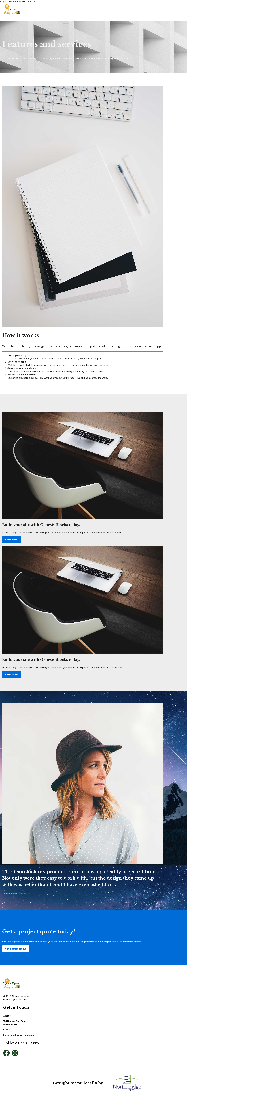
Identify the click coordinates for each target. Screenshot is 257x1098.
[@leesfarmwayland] (6, 1053)
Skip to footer (29, 1)
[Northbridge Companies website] (127, 1083)
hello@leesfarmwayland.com (18, 1035)
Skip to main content (10, 1)
